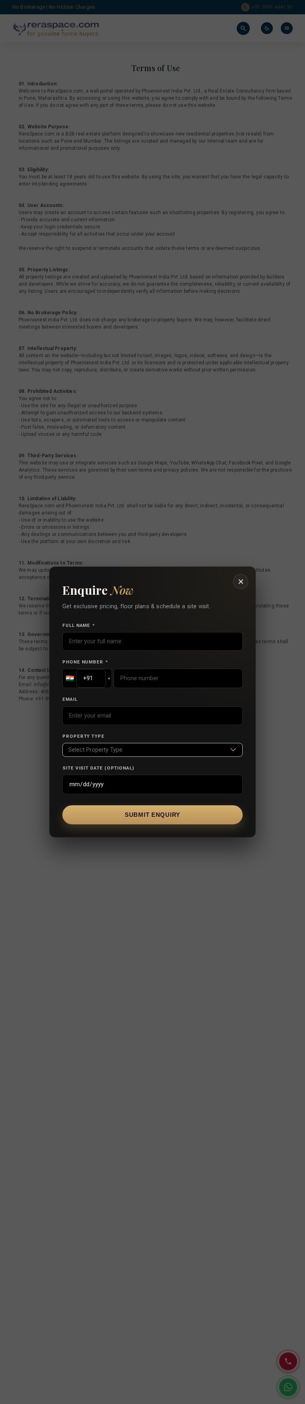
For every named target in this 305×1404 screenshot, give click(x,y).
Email (69, 699)
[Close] (240, 581)
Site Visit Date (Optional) (98, 768)
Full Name (78, 625)
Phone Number (85, 662)
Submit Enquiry (152, 815)
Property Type (83, 736)
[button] (87, 678)
